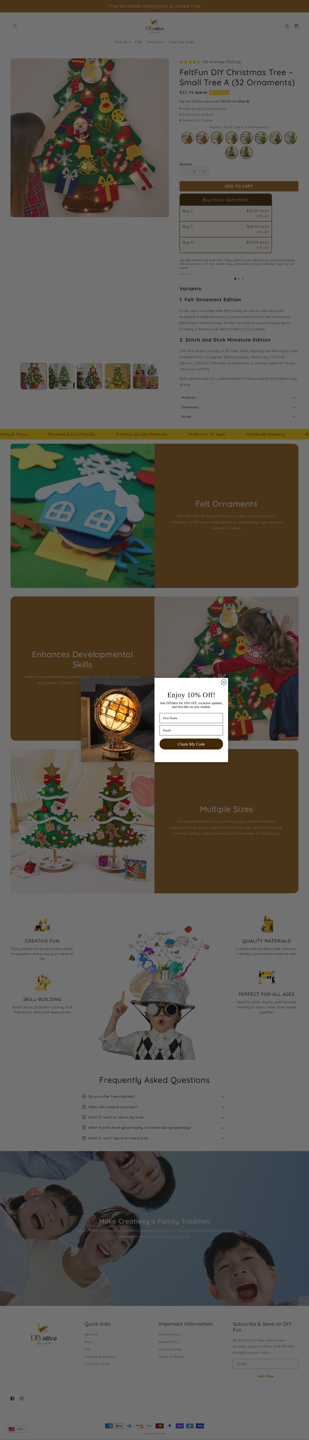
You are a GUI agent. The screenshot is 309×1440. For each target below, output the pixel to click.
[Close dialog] (223, 682)
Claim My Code (191, 744)
